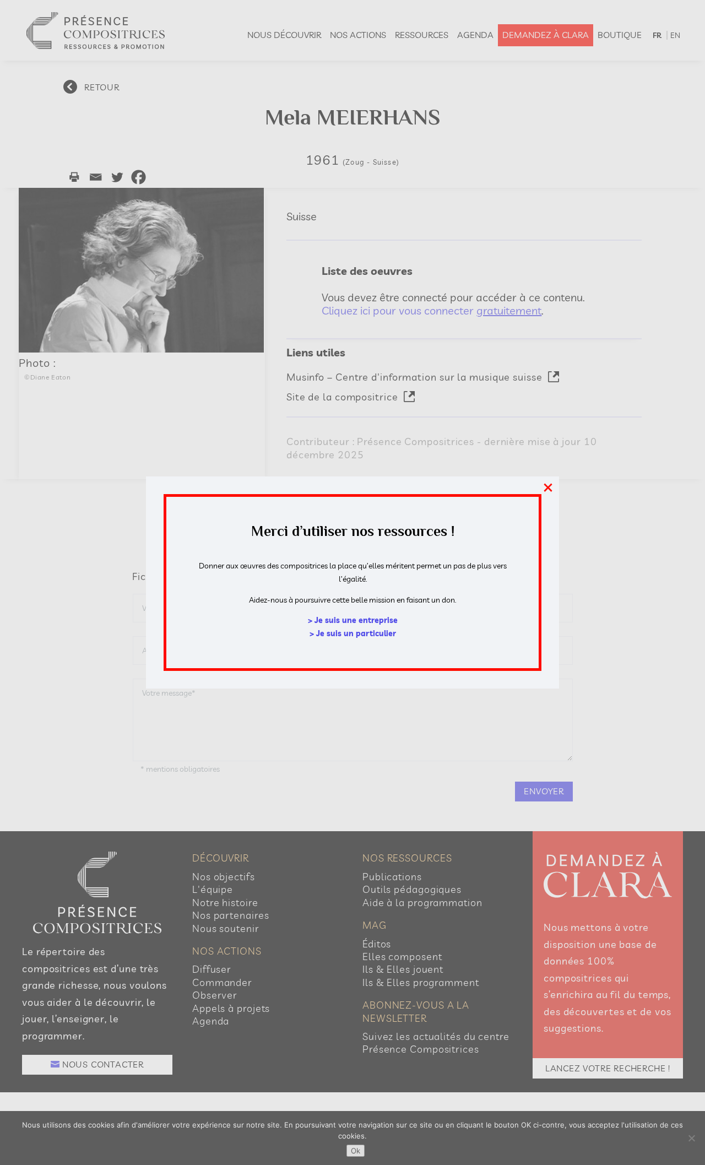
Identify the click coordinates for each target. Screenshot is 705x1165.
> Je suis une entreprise (353, 620)
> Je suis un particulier (353, 633)
